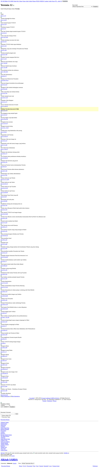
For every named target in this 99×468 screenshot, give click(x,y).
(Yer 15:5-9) (4, 132)
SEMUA (66, 453)
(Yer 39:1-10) (4, 300)
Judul (27, 1)
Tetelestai (3, 437)
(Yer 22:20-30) (4, 192)
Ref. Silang (19, 1)
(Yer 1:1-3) (3, 15)
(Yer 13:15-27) (4, 123)
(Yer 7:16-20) (4, 63)
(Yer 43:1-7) (4, 326)
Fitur (34, 466)
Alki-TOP (3, 448)
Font (37, 466)
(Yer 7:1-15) (4, 58)
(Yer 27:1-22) (4, 222)
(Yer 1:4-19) (4, 20)
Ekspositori (3, 430)
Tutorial (41, 466)
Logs (50, 466)
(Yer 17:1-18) (4, 145)
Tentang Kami (55, 466)
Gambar (46, 1)
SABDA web (4, 440)
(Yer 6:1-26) (4, 50)
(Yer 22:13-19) (4, 188)
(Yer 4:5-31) (4, 41)
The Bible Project (5, 436)
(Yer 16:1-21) (4, 140)
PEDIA (38, 1)
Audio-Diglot (4, 450)
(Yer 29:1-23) (4, 231)
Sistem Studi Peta (5, 428)
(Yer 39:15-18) (4, 308)
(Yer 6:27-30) (4, 54)
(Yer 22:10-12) (4, 183)
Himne (34, 1)
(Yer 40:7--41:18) (5, 317)
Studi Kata (3, 425)
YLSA (13, 455)
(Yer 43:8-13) (4, 330)
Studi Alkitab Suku (5, 439)
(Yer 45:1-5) (4, 339)
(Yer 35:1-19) (4, 270)
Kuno (53, 1)
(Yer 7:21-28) (4, 67)
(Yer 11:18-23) (4, 106)
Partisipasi (49, 401)
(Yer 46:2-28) (4, 347)
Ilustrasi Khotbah (5, 429)
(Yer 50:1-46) (4, 382)
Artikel (30, 1)
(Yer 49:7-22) (4, 364)
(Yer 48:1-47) (4, 356)
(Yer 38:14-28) (4, 295)
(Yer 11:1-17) (4, 102)
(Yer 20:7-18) (4, 171)
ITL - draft (57, 1)
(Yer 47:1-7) (4, 352)
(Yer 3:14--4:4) (4, 37)
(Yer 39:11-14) (4, 304)
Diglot (15, 1)
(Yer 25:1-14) (4, 209)
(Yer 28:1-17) (4, 227)
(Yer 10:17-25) (4, 97)
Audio (50, 1)
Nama (24, 1)
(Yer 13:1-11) (4, 114)
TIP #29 (3, 453)
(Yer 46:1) (3, 343)
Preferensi (95, 466)
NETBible (5, 1)
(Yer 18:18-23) (4, 158)
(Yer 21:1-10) (4, 175)
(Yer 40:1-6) (4, 313)
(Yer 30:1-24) (4, 239)
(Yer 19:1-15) (4, 162)
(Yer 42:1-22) (4, 321)
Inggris (14, 463)
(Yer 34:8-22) (4, 265)
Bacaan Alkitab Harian (6, 435)
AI (61, 1)
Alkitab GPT (4, 447)
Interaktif (46, 466)
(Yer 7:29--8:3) (4, 71)
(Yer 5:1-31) (4, 46)
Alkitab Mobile (4, 443)
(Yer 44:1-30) (4, 334)
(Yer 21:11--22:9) (5, 179)
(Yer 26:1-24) (4, 218)
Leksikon (3, 426)
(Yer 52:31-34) (4, 395)
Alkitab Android (5, 444)
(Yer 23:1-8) (4, 196)
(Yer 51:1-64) (4, 386)
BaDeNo (65, 1)
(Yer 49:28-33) (4, 373)
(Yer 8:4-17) (4, 76)
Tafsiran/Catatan (5, 422)
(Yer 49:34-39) (4, 377)
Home (20, 466)
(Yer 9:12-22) (4, 84)
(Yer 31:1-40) (4, 244)
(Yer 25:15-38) (4, 214)
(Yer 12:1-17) (4, 110)
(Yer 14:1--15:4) (5, 127)
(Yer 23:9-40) (4, 201)
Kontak (44, 401)
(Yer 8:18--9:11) (4, 80)
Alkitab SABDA (9, 459)
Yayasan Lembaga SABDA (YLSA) (50, 398)
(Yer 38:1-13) (4, 291)
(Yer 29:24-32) (4, 235)
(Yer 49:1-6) (4, 360)
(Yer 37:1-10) (4, 278)
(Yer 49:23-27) (4, 369)
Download (29, 466)
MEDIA (42, 1)
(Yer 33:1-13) (4, 252)
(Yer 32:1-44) (4, 248)
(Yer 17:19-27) (4, 149)
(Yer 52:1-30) (4, 390)
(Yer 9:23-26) (4, 89)
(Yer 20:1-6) (4, 166)
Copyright (31, 398)
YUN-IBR (10, 1)
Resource (3, 433)
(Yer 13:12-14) (4, 119)
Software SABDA (5, 441)
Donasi (54, 401)
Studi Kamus (4, 423)
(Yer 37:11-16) (4, 283)
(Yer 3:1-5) (3, 28)
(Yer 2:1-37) (4, 24)
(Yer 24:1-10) (4, 205)
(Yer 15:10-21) (4, 136)
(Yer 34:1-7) (4, 261)
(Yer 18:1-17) (4, 153)
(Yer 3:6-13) (4, 33)
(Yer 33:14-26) (4, 257)
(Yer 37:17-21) (4, 287)
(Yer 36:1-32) (4, 274)
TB (1, 1)
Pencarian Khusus (5, 419)
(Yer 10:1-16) (4, 93)
